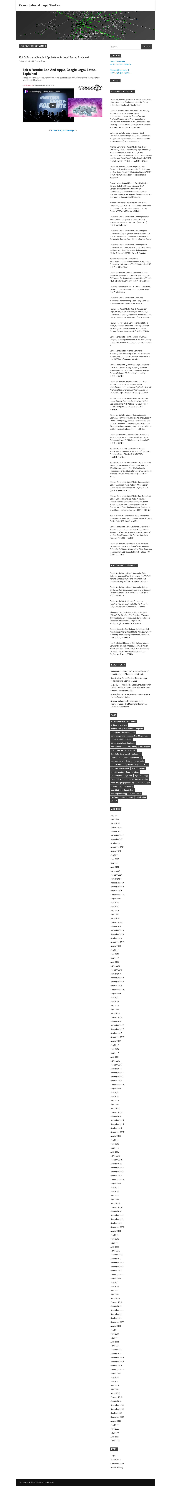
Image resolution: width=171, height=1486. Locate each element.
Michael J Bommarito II (119, 70)
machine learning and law (137, 779)
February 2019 (116, 970)
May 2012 (115, 1290)
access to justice (118, 721)
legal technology (141, 776)
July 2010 (115, 1377)
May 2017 (115, 1053)
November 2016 (117, 1077)
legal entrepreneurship (120, 768)
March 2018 (115, 1013)
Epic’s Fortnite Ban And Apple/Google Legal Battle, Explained (54, 57)
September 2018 (117, 990)
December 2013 (117, 1215)
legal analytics (116, 765)
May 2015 (115, 1148)
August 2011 (116, 1326)
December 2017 (117, 1025)
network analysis (143, 783)
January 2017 (116, 1069)
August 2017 (116, 1041)
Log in (113, 1456)
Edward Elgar (116, 161)
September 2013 (117, 1227)
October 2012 (116, 1271)
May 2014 (115, 1195)
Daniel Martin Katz (117, 62)
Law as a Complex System (121, 761)
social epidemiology (119, 794)
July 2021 (115, 855)
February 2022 (116, 827)
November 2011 (117, 1314)
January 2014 (116, 1211)
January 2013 (116, 1259)
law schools (139, 761)
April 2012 (115, 1294)
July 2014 (115, 1187)
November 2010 (117, 1362)
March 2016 (115, 1108)
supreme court (135, 794)
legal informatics (138, 768)
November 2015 (117, 1124)
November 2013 (117, 1219)
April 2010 (115, 1389)
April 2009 (115, 1437)
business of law (128, 732)
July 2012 (115, 1282)
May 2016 (115, 1100)
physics (114, 786)
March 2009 (115, 1441)
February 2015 (116, 1160)
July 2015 (115, 1140)
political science (126, 786)
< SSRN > (120, 64)
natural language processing (122, 783)
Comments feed (117, 1463)
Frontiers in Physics (131, 623)
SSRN (136, 161)
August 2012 (116, 1278)
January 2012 (116, 1306)
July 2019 (115, 950)
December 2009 (117, 1405)
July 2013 (115, 1235)
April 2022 (115, 819)
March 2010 (115, 1393)
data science (145, 747)
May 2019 (115, 958)
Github (128, 161)
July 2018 (115, 997)
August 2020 (116, 899)
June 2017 (115, 1049)
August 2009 (116, 1421)
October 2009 (116, 1413)
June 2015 (115, 1144)
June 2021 (115, 859)
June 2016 (115, 1096)
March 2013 (115, 1251)
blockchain (115, 732)
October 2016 (116, 1081)
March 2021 (115, 871)
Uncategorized (127, 797)
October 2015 (116, 1128)
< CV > (113, 64)
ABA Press (121, 225)
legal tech (128, 776)
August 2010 (116, 1373)
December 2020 (117, 883)
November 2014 (117, 1172)
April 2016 (115, 1104)
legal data (129, 765)
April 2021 (115, 867)
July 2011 (115, 1330)
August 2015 (116, 1136)
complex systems (118, 736)
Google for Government (120, 754)
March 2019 (115, 966)
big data (139, 729)
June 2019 (115, 954)
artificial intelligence (119, 725)
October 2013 (116, 1223)
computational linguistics (121, 739)
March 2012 (115, 1298)
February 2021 (116, 875)
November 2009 (117, 1409)
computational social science (122, 743)
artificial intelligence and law (122, 729)
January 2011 (116, 1354)
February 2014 (116, 1207)
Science (120, 292)
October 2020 (116, 891)
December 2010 (117, 1358)
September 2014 (117, 1180)
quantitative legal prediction (122, 790)
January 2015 (116, 1164)
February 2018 (116, 1017)
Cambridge (135, 105)
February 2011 (116, 1350)
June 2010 (115, 1381)
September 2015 (117, 1132)
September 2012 (117, 1274)
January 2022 (116, 831)
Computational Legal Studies (39, 5)
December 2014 (117, 1168)
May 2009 (115, 1433)
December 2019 (117, 930)
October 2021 (116, 843)
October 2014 (116, 1176)
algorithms (131, 721)
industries (136, 754)
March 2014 (115, 1203)
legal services (116, 776)
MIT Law (127, 211)
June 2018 (115, 1001)
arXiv (144, 161)
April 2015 (115, 1152)
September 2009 (117, 1417)
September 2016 (117, 1085)
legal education (141, 765)
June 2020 (115, 906)
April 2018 (115, 1009)
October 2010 (116, 1365)
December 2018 (117, 978)
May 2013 (115, 1243)
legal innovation (117, 772)
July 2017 (115, 1045)
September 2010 (117, 1369)
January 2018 (116, 1021)
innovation (115, 758)
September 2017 (117, 1037)
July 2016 (115, 1092)
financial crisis (117, 750)
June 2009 (115, 1429)
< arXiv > (127, 64)
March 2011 (115, 1346)
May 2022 (115, 815)
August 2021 (116, 851)
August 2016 (116, 1088)
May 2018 (115, 1005)
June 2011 (115, 1334)
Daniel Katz (41, 61)
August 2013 (116, 1231)
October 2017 (116, 1033)
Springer (133, 141)
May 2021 (115, 863)
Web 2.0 (114, 801)
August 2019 (116, 946)
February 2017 (116, 1065)
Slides (149, 342)
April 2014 (115, 1199)
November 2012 (117, 1267)
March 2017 (115, 1061)
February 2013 (116, 1255)
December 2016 (117, 1073)
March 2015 (115, 1156)
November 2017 (117, 1029)
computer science (118, 747)
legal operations (132, 772)
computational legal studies (138, 736)
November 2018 (117, 982)
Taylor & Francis (138, 253)
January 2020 (116, 926)
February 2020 (116, 922)
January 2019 (116, 974)
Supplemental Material (131, 127)
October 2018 (116, 986)
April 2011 (115, 1342)
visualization (141, 797)
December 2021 (117, 835)
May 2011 (115, 1338)
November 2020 (117, 887)
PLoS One (144, 281)
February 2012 (116, 1302)
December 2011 (117, 1310)
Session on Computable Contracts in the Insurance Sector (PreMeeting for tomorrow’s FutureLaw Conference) (129, 704)
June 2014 (115, 1191)
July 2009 (115, 1425)
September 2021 (117, 847)
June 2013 (115, 1239)
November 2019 (117, 934)
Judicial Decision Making (132, 758)
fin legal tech (130, 750)
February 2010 (116, 1397)
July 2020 (115, 903)
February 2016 (116, 1112)
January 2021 (116, 879)
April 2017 (115, 1057)
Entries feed (116, 1460)
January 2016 (116, 1116)
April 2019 (115, 962)
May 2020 (115, 910)
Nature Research (124, 175)
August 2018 (116, 994)
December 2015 (117, 1120)
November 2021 (117, 839)
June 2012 (115, 1286)
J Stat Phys (122, 267)
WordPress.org (117, 1467)
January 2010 (116, 1401)
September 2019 (117, 942)
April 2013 (115, 1247)
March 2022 (115, 823)
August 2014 (116, 1183)
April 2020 (115, 914)
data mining (132, 747)
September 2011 (117, 1322)
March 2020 (115, 918)
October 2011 (116, 1318)
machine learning (118, 779)
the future (115, 797)
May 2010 (115, 1385)
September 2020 (117, 895)
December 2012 (117, 1263)
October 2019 (116, 938)
